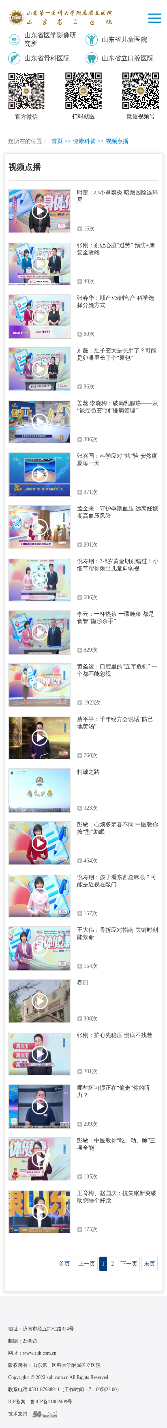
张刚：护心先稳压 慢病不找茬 (114, 1035)
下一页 (128, 1264)
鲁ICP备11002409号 (51, 1402)
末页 (149, 1264)
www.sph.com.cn (39, 1353)
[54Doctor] (44, 1414)
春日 (82, 983)
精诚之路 (88, 772)
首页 (57, 141)
